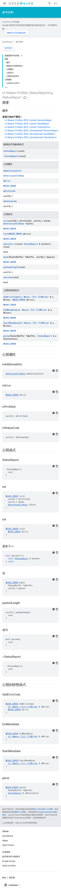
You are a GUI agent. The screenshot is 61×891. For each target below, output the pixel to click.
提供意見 (8, 48)
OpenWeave (7, 42)
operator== (9, 244)
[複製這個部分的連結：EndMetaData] (22, 724)
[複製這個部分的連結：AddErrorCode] (23, 694)
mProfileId (9, 191)
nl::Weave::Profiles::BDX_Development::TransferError (31, 137)
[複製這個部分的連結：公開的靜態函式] (28, 685)
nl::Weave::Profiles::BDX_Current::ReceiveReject (28, 120)
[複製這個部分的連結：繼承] (11, 111)
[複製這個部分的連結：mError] (14, 385)
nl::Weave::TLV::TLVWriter (34, 297)
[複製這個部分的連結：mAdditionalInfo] (25, 364)
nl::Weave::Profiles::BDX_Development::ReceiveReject (31, 130)
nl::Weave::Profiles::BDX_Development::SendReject (30, 134)
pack (5, 257)
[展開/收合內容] (21, 55)
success (7, 277)
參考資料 (8, 12)
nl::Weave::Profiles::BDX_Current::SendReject (27, 123)
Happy (5, 840)
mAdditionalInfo (12, 170)
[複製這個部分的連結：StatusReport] (22, 460)
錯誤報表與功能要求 (11, 856)
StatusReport (10, 151)
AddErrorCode (10, 297)
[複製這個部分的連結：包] (8, 573)
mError (6, 181)
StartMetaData (11, 323)
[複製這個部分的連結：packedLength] (23, 603)
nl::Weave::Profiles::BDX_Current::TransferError (27, 127)
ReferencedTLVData (13, 175)
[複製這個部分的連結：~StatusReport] (23, 657)
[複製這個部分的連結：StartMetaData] (23, 751)
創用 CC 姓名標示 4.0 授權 (42, 809)
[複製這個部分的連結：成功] (11, 630)
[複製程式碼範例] (57, 370)
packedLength (10, 267)
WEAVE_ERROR (9, 186)
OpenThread (8, 845)
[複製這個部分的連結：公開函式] (18, 450)
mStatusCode (10, 201)
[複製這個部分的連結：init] (9, 487)
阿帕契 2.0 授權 (19, 812)
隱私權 (12, 877)
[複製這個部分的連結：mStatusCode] (22, 428)
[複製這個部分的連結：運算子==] (16, 546)
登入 (56, 3)
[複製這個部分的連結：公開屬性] (18, 355)
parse (6, 336)
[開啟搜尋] (49, 3)
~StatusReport (11, 156)
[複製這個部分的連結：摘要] (12, 103)
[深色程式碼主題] (53, 370)
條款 (4, 877)
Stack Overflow (9, 866)
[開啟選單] (4, 3)
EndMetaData (9, 310)
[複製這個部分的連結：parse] (12, 778)
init (5, 220)
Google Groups (8, 861)
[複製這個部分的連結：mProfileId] (18, 407)
